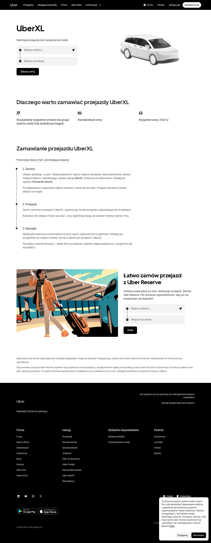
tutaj (171, 526)
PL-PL (150, 5)
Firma (64, 5)
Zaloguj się (174, 5)
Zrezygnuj (182, 535)
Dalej (130, 330)
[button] (73, 50)
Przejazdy (28, 5)
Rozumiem (198, 535)
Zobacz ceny (27, 71)
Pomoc (161, 5)
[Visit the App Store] (48, 511)
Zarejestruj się (191, 5)
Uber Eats (76, 5)
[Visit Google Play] (27, 511)
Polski (170, 496)
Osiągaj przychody (47, 5)
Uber (14, 5)
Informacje (91, 5)
